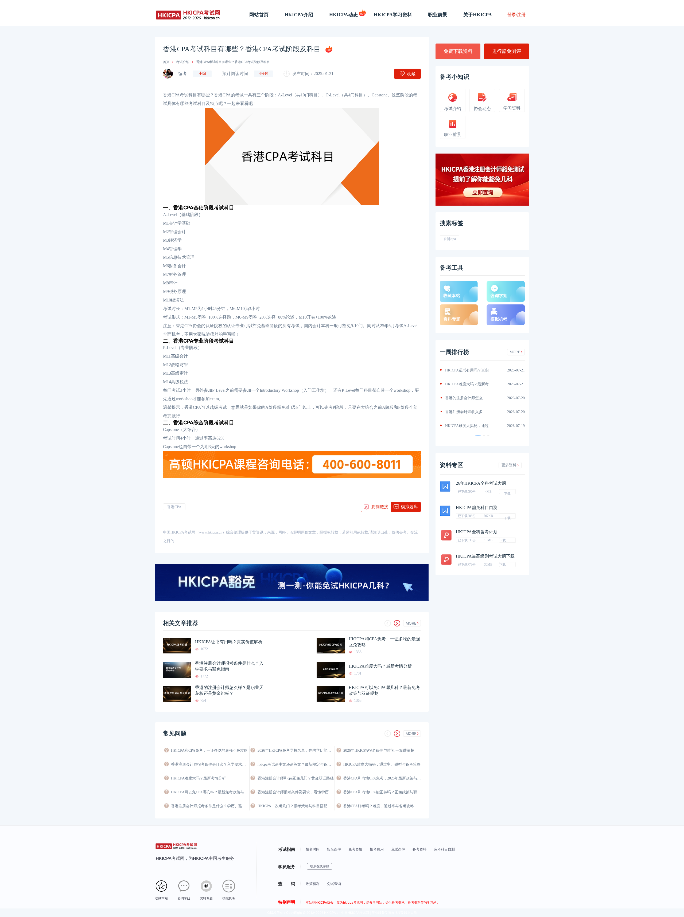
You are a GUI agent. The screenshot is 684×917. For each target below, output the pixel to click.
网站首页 (259, 14)
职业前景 (437, 14)
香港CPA (174, 507)
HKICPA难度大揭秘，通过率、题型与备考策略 (382, 764)
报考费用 (377, 849)
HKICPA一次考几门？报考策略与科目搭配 (292, 806)
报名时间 (313, 849)
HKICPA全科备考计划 (477, 532)
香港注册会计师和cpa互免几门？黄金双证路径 (296, 778)
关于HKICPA (477, 14)
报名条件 (334, 849)
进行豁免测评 (506, 51)
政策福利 (313, 883)
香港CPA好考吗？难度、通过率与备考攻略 (378, 806)
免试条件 (398, 849)
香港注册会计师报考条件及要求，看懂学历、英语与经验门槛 (296, 792)
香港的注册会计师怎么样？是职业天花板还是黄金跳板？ (229, 690)
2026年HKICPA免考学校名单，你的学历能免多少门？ (296, 751)
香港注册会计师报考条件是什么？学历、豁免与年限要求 (209, 806)
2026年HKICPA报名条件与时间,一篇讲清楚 (378, 751)
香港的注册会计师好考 (465, 412)
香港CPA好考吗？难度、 (466, 398)
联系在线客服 (319, 866)
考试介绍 (182, 62)
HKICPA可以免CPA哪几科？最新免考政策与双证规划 (384, 690)
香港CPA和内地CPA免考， (468, 370)
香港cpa (449, 239)
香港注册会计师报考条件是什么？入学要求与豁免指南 (229, 666)
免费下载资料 (458, 51)
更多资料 (509, 465)
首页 (166, 62)
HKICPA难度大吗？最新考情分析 (380, 666)
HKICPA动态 (343, 14)
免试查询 (334, 883)
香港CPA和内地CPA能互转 (468, 384)
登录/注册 (516, 14)
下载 (507, 493)
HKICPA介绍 (299, 14)
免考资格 (355, 849)
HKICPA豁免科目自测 (477, 507)
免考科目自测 (444, 849)
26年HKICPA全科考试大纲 (481, 483)
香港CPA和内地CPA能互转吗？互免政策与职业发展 (382, 792)
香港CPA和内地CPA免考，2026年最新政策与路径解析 (382, 778)
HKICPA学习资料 (393, 14)
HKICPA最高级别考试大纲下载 (485, 556)
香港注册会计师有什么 (465, 426)
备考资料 (419, 849)
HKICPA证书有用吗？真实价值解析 (228, 642)
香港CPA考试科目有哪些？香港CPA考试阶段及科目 (233, 62)
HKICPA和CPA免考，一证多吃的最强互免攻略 (384, 642)
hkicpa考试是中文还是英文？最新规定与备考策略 (296, 764)
